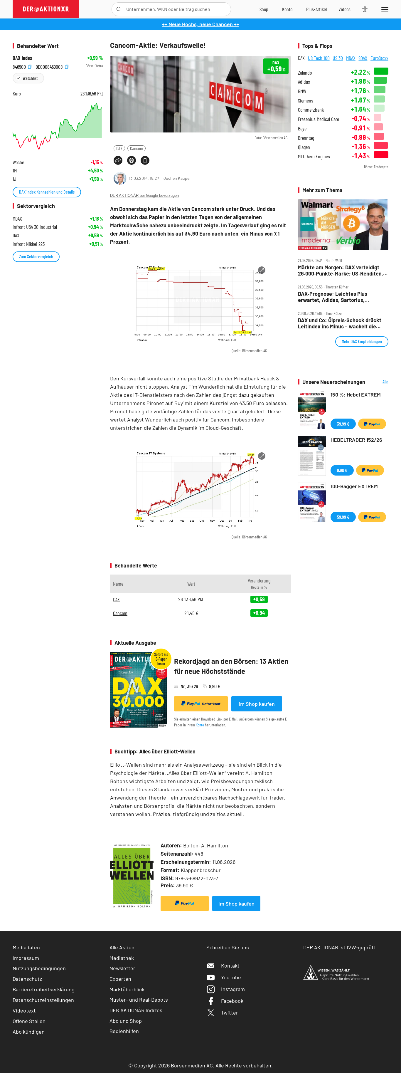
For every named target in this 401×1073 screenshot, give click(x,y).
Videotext (24, 1010)
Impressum (26, 958)
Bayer (303, 128)
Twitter (229, 1012)
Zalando (305, 73)
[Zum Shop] (264, 9)
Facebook (232, 1001)
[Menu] (383, 9)
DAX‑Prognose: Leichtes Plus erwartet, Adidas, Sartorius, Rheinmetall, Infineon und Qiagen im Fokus (340, 297)
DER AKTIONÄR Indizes (135, 1010)
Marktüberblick (126, 989)
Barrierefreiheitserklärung (44, 989)
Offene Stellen (29, 1021)
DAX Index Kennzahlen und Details (47, 191)
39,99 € (343, 423)
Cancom (136, 148)
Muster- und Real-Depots (138, 999)
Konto (200, 724)
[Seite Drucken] (131, 160)
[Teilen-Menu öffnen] (118, 160)
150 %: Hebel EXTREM (356, 394)
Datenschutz (27, 978)
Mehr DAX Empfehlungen (362, 341)
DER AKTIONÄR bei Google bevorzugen (144, 195)
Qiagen (304, 147)
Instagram (233, 989)
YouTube (231, 977)
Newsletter (122, 968)
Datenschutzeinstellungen (43, 1000)
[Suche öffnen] (119, 9)
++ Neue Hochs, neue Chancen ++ (200, 24)
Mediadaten (26, 947)
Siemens (305, 101)
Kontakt (230, 965)
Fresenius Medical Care (318, 119)
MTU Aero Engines (314, 156)
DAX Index (22, 58)
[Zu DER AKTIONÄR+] (316, 9)
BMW (302, 91)
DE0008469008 (50, 65)
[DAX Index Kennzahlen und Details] (58, 126)
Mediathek (121, 958)
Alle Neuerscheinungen (378, 382)
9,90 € (342, 470)
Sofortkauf (211, 703)
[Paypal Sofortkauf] (185, 903)
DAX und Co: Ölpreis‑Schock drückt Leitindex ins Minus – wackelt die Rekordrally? (339, 323)
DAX (119, 148)
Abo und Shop (125, 1020)
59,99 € (343, 517)
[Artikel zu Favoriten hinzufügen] (145, 160)
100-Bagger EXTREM (354, 486)
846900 (20, 65)
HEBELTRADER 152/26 (356, 439)
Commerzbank (311, 110)
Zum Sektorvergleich (36, 256)
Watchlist (30, 78)
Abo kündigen (29, 1031)
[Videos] (344, 9)
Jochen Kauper (177, 178)
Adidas (304, 82)
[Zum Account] (287, 9)
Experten (120, 978)
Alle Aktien (121, 947)
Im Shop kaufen (257, 704)
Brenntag (306, 138)
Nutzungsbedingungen (39, 968)
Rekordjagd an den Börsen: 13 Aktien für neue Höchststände (231, 666)
